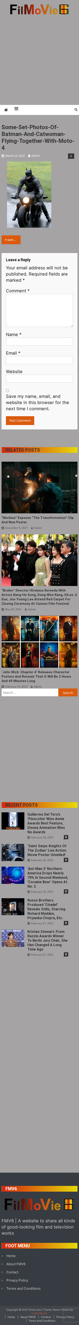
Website (14, 371)
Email (13, 353)
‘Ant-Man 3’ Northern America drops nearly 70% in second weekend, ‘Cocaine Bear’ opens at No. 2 (47, 877)
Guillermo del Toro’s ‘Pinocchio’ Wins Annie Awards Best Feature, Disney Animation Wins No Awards (46, 823)
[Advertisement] (39, 59)
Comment (18, 290)
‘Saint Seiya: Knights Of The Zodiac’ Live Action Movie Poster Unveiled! (46, 850)
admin (35, 156)
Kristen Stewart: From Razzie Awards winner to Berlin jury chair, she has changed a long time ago (47, 940)
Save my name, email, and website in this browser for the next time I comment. (37, 402)
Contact (12, 1272)
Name (14, 334)
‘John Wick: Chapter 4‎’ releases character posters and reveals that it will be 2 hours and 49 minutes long (36, 676)
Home (11, 1256)
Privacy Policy (17, 1280)
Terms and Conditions (23, 1288)
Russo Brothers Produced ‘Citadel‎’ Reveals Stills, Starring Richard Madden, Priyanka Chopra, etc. (46, 909)
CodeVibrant (39, 1313)
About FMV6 (15, 1264)
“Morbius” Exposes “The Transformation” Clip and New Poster (38, 520)
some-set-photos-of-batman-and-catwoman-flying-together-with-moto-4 (13, 240)
